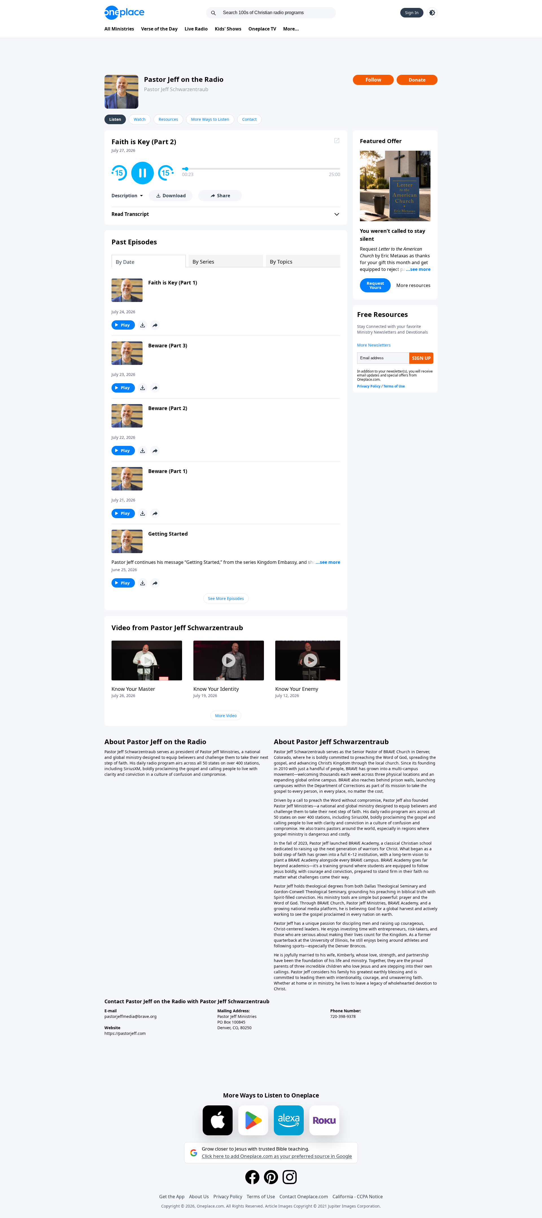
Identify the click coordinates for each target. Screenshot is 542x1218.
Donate (417, 80)
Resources (168, 119)
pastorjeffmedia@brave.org (130, 1016)
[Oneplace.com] (124, 13)
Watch (140, 119)
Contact (249, 119)
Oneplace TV (262, 29)
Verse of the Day (159, 29)
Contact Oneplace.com (303, 1196)
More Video (226, 715)
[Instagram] (290, 1177)
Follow (373, 79)
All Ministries (119, 29)
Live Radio (196, 29)
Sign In (412, 12)
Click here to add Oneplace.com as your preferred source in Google (277, 1156)
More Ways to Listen (210, 119)
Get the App (172, 1196)
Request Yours (375, 285)
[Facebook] (252, 1177)
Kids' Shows (228, 29)
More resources (413, 285)
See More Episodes (226, 598)
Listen (115, 119)
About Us (199, 1196)
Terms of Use (261, 1196)
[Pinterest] (271, 1177)
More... (291, 29)
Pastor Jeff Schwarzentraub (176, 89)
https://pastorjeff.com (125, 1033)
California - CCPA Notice (358, 1196)
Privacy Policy (227, 1196)
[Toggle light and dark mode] (432, 12)
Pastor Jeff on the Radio (184, 79)
